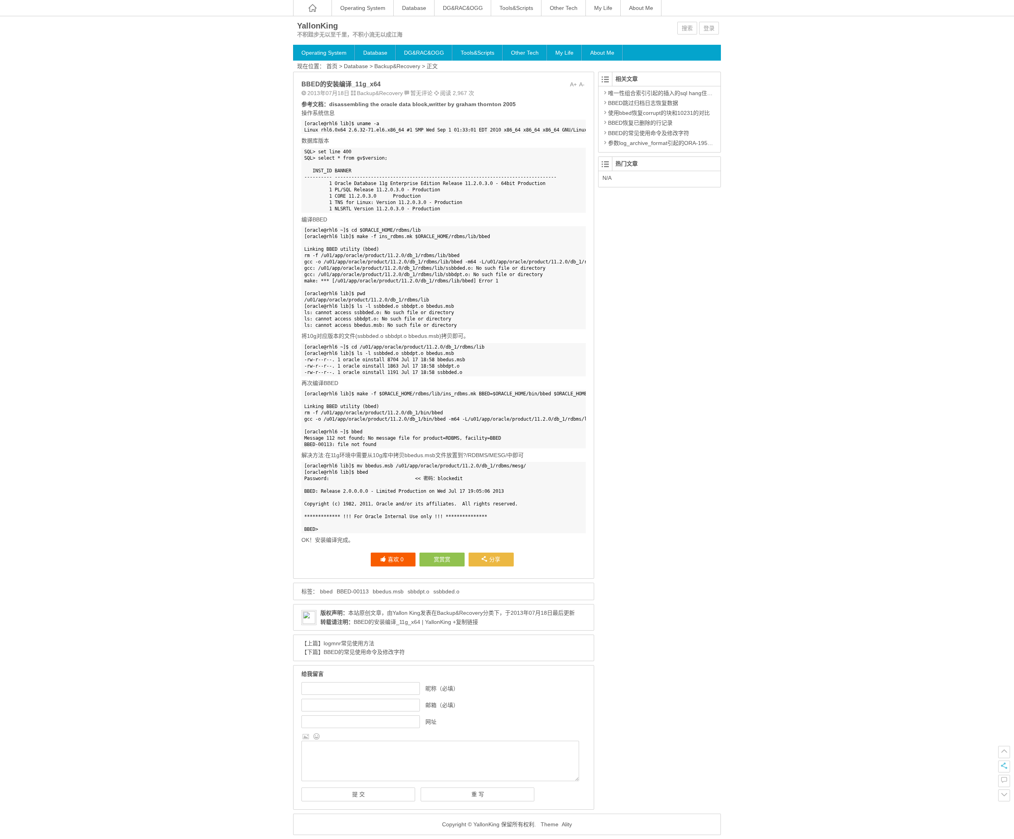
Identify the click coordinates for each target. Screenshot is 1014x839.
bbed (326, 591)
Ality (567, 824)
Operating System (362, 8)
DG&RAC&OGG (463, 8)
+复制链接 (464, 622)
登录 (709, 28)
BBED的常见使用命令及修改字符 (364, 652)
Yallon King (406, 613)
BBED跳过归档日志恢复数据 (643, 103)
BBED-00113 (353, 591)
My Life (603, 8)
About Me (641, 8)
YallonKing (317, 25)
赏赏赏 (442, 559)
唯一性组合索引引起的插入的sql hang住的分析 (666, 93)
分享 (494, 559)
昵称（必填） (442, 688)
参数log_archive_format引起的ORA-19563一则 (666, 143)
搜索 (687, 28)
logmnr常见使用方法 (349, 643)
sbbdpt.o (418, 591)
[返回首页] (312, 8)
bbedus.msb (388, 591)
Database (414, 8)
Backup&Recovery (397, 66)
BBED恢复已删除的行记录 (640, 123)
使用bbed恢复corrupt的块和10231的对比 (659, 113)
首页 (331, 66)
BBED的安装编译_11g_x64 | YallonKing (402, 622)
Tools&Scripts (516, 8)
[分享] (1004, 766)
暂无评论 (421, 93)
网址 (430, 722)
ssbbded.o (446, 591)
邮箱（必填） (442, 705)
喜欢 (396, 559)
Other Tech (564, 8)
